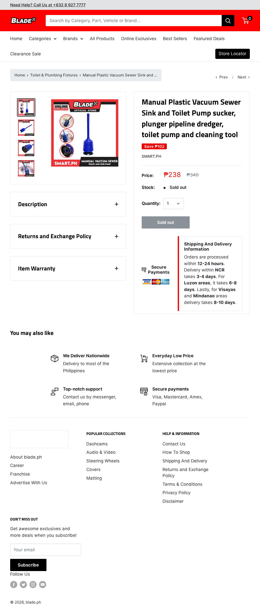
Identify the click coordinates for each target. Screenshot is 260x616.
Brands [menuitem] (70, 38)
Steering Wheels (103, 460)
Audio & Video (101, 452)
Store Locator (232, 53)
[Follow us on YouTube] (42, 584)
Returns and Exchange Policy (185, 472)
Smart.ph (151, 156)
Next (242, 77)
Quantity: (151, 203)
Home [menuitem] (16, 38)
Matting (94, 478)
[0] (245, 21)
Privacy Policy (176, 492)
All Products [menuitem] (102, 38)
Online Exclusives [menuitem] (138, 38)
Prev (223, 77)
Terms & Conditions (182, 484)
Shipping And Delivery (184, 460)
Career (17, 465)
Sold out (165, 222)
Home (19, 75)
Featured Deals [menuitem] (209, 38)
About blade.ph (26, 457)
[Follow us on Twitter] (23, 584)
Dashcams (97, 443)
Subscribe (28, 565)
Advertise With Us (28, 482)
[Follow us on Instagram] (33, 584)
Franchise (20, 474)
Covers (93, 469)
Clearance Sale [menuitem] (25, 53)
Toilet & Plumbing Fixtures (54, 75)
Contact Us (173, 443)
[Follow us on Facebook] (13, 584)
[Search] (228, 20)
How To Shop (176, 452)
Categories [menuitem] (40, 38)
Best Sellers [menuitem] (175, 38)
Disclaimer (173, 501)
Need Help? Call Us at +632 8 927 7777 (48, 4)
